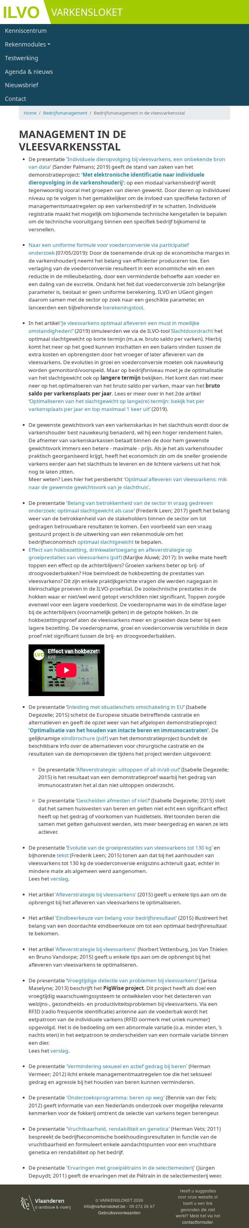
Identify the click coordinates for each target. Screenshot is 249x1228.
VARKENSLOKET (87, 12)
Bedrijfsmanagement (65, 113)
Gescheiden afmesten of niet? (113, 800)
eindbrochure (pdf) (84, 738)
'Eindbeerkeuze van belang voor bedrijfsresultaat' (116, 917)
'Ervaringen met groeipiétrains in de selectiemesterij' (130, 1167)
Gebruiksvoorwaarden (119, 1212)
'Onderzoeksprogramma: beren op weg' (115, 1097)
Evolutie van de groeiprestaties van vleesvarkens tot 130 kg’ (140, 847)
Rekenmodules (25, 44)
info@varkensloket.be (104, 1206)
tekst (63, 855)
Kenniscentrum (26, 30)
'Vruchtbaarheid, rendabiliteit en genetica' (118, 1128)
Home (30, 113)
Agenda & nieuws (29, 71)
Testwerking (21, 58)
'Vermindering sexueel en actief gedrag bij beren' (126, 1066)
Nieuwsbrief (21, 85)
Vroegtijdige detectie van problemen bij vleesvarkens (132, 980)
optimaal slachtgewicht (105, 541)
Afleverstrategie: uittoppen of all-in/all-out (128, 769)
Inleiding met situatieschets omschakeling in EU (125, 706)
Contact (15, 99)
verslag (59, 878)
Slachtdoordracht (192, 330)
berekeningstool (123, 307)
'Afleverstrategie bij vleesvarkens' (96, 894)
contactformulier (197, 1222)
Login (41, 1218)
